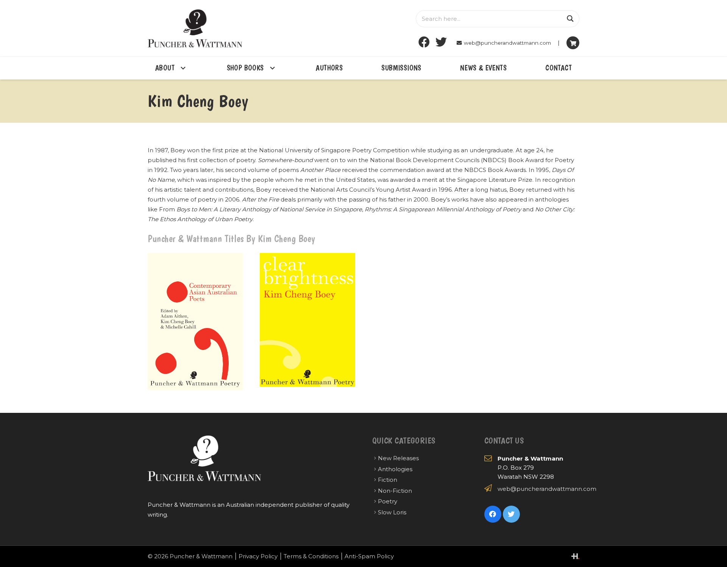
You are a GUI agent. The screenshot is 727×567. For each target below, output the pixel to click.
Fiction (387, 479)
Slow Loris (392, 512)
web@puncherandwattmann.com (547, 488)
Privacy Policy (258, 556)
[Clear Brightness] (307, 321)
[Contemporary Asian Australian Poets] (195, 321)
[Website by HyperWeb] (575, 556)
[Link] (195, 28)
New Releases (398, 458)
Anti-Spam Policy (369, 556)
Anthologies (395, 469)
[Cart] (572, 42)
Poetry (387, 501)
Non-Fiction (395, 490)
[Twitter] (441, 42)
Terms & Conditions (311, 556)
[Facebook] (424, 42)
